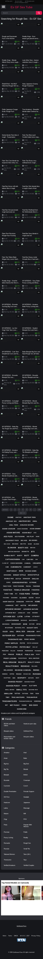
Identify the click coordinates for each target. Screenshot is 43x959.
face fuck (7, 586)
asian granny (35, 528)
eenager (26, 578)
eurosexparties (20, 582)
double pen (9, 578)
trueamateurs (9, 701)
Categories (9, 748)
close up (5, 563)
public (19, 654)
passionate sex (15, 639)
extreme (32, 582)
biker (30, 544)
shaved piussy (15, 682)
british (32, 547)
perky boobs (29, 639)
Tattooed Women (9, 854)
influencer (32, 605)
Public (26, 832)
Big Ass (6, 764)
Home (4, 935)
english (35, 579)
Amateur (6, 752)
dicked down (30, 571)
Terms (10, 935)
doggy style (19, 575)
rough (18, 674)
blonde (36, 544)
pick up (35, 647)
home (37, 601)
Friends (8, 719)
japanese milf (10, 613)
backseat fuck (12, 540)
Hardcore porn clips (30, 724)
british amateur (14, 551)
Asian (6, 758)
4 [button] (22, 509)
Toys (25, 860)
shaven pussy (13, 686)
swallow (8, 693)
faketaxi (7, 590)
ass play (30, 536)
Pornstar (6, 832)
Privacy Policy (35, 935)
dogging (7, 575)
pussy (38, 654)
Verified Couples (29, 865)
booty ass (23, 548)
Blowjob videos (9, 731)
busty (19, 555)
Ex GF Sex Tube (21, 7)
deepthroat (12, 571)
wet (6, 705)
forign (35, 594)
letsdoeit (36, 616)
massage (24, 620)
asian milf (27, 533)
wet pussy (15, 705)
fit (16, 594)
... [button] (34, 509)
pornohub (29, 650)
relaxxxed (8, 670)
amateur (19, 517)
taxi (31, 693)
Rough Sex (27, 843)
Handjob (26, 797)
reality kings (34, 662)
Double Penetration (10, 791)
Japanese (27, 802)
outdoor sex (8, 635)
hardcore (29, 601)
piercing (5, 650)
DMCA (16, 935)
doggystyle (33, 575)
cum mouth (16, 567)
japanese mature (30, 609)
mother (31, 624)
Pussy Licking (8, 837)
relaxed (34, 666)
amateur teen (30, 517)
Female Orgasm (29, 791)
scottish (7, 678)
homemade (10, 605)
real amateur (34, 658)
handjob (20, 601)
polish (12, 650)
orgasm (30, 631)
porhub (20, 650)
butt (26, 555)
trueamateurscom (25, 701)
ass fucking (20, 536)
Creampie (27, 780)
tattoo (17, 693)
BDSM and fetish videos (9, 724)
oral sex (20, 631)
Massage (27, 808)
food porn (24, 594)
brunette (25, 551)
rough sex (27, 674)
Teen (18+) (27, 854)
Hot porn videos (29, 737)
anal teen (13, 525)
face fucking (18, 586)
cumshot (27, 567)
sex (14, 678)
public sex (29, 654)
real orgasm (9, 662)
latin (20, 616)
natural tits (20, 627)
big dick (15, 544)
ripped (12, 674)
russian (37, 674)
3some (10, 517)
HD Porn (7, 797)
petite (22, 643)
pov (4, 654)
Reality (26, 837)
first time (8, 594)
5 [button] (26, 509)
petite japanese (32, 643)
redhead (25, 666)
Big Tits (6, 769)
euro (8, 582)
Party (5, 825)
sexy (37, 678)
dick (21, 571)
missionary (16, 624)
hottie (23, 605)
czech (35, 567)
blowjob (12, 547)
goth (31, 598)
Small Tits (27, 849)
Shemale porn (30, 1)
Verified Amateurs (9, 865)
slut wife (33, 685)
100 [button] (39, 509)
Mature (6, 813)
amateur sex (11, 521)
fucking (6, 597)
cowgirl (27, 563)
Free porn (9, 1)
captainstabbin (12, 559)
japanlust (21, 612)
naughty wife (32, 628)
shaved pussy (29, 682)
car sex (30, 559)
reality (22, 662)
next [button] (21, 513)
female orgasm (22, 590)
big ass (24, 540)
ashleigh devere (27, 525)
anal (35, 521)
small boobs (9, 689)
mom (25, 624)
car (23, 559)
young (24, 705)
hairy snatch (8, 601)
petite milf (25, 647)
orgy (38, 631)
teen (37, 693)
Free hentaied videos (22, 2)
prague (11, 654)
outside (20, 635)
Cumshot (7, 786)
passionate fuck (33, 635)
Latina (6, 808)
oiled (5, 631)
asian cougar (8, 529)
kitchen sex (9, 616)
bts (33, 552)
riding (36, 670)
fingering (36, 590)
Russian (6, 849)
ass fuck (8, 536)
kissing (35, 613)
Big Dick (26, 764)
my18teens (9, 627)
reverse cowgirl (23, 670)
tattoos (25, 693)
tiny (8, 697)
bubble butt (9, 555)
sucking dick (33, 689)
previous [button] (5, 509)
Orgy (5, 819)
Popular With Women (28, 825)
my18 (38, 624)
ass (35, 532)
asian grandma (22, 528)
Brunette (6, 780)
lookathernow (12, 620)
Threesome (7, 860)
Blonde (26, 769)
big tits (23, 544)
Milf (25, 813)
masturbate (33, 620)
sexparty (21, 678)
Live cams (19, 1)
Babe (25, 758)
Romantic (7, 843)
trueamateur (31, 697)
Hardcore (7, 802)
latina (27, 616)
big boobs (33, 540)
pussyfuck (22, 658)
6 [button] (30, 509)
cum (7, 567)
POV (25, 819)
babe (37, 536)
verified (37, 701)
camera (35, 555)
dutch (18, 579)
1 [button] (11, 509)
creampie (37, 563)
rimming (5, 674)
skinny (24, 685)
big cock (7, 544)
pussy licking (10, 658)
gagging (14, 597)
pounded (38, 650)
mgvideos (6, 624)
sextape (31, 678)
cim (36, 559)
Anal (25, 752)
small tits (21, 690)
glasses (23, 598)
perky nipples (11, 643)
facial (28, 586)
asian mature (13, 533)
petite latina (12, 647)
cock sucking (16, 563)
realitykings (12, 666)
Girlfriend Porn (28, 731)
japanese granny (13, 609)
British (26, 775)
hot (17, 605)
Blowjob (6, 775)
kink (28, 612)
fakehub (36, 586)
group (38, 597)
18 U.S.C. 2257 (24, 935)
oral (12, 631)
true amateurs (18, 697)
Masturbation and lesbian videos (9, 737)
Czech (26, 786)
